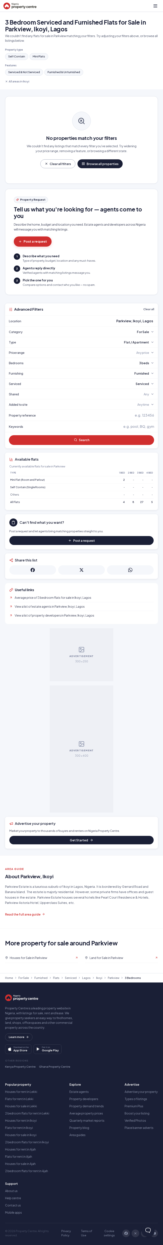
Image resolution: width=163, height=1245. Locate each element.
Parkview (113, 978)
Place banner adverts (139, 1128)
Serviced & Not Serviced (24, 72)
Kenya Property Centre (20, 1066)
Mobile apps (13, 1212)
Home (9, 978)
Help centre (13, 1198)
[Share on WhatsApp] (130, 570)
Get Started (79, 840)
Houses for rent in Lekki (21, 1092)
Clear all (148, 309)
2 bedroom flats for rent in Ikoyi (27, 1142)
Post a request (35, 241)
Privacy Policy (66, 1233)
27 (141, 502)
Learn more (16, 1037)
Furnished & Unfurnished (64, 72)
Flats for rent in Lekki (19, 1099)
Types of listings (136, 1099)
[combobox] (91, 321)
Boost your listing (137, 1113)
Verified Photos (135, 1120)
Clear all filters (60, 164)
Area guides (77, 1135)
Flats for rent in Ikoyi (19, 1128)
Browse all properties (102, 164)
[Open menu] (155, 6)
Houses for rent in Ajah (20, 1149)
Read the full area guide (23, 914)
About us (11, 1191)
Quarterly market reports (86, 1120)
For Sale (23, 978)
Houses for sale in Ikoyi (21, 1135)
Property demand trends (86, 1106)
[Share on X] (81, 570)
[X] (135, 1233)
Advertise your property (141, 1092)
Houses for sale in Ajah (20, 1164)
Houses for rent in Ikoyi (21, 1120)
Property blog (79, 1128)
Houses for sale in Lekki (21, 1106)
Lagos (86, 978)
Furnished (41, 978)
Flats (56, 978)
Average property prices (86, 1113)
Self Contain (16, 56)
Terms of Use (86, 1233)
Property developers (83, 1099)
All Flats (15, 502)
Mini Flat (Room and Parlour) (27, 479)
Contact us (13, 1205)
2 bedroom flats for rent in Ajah (26, 1171)
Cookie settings (109, 1233)
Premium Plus (134, 1106)
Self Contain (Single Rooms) (27, 487)
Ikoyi (99, 978)
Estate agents (79, 1092)
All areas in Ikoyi (19, 81)
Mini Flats (39, 56)
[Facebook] (126, 1233)
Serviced (71, 978)
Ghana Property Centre (54, 1066)
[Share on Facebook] (32, 570)
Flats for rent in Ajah (18, 1156)
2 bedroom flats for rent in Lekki (27, 1113)
